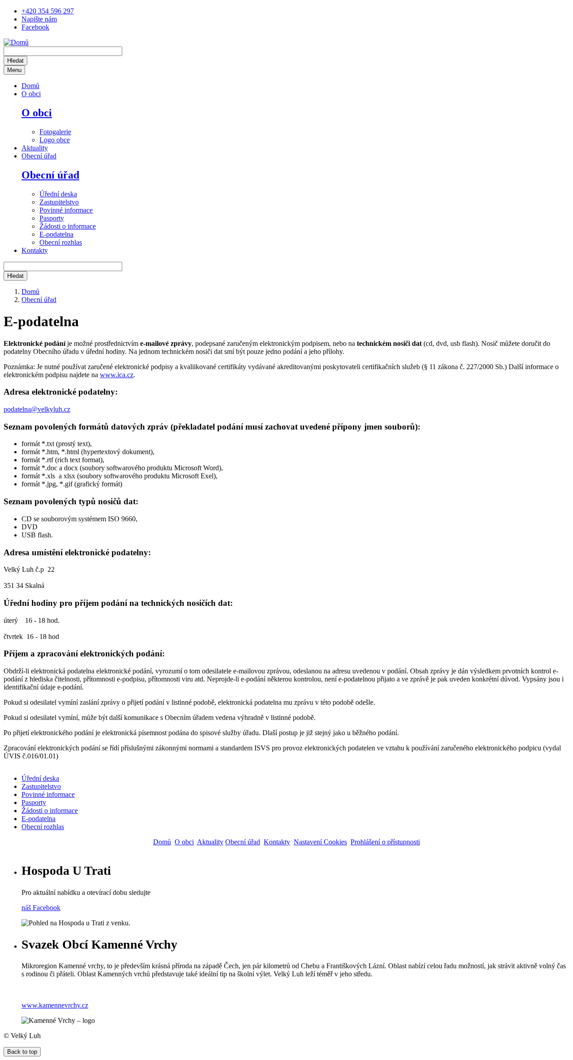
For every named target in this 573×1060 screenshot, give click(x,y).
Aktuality (34, 148)
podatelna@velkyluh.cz (37, 409)
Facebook (35, 27)
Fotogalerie (55, 132)
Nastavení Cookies (320, 842)
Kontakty (34, 250)
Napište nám (39, 19)
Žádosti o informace (67, 226)
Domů (30, 85)
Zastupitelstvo (59, 202)
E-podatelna (56, 234)
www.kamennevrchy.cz (54, 1005)
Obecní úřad (38, 156)
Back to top (22, 1051)
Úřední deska (58, 194)
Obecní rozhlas (60, 242)
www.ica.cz (116, 375)
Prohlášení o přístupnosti (385, 842)
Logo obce (54, 140)
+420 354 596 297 (47, 11)
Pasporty (51, 218)
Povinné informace (66, 210)
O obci (31, 94)
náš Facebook (40, 907)
